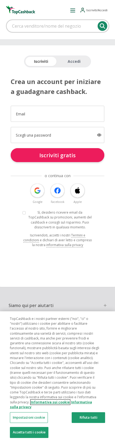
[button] (73, 10)
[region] (57, 376)
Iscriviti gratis (57, 155)
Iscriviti (41, 61)
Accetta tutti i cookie (29, 432)
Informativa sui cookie (50, 402)
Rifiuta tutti (89, 417)
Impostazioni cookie (29, 417)
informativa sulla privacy (64, 245)
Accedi (74, 61)
